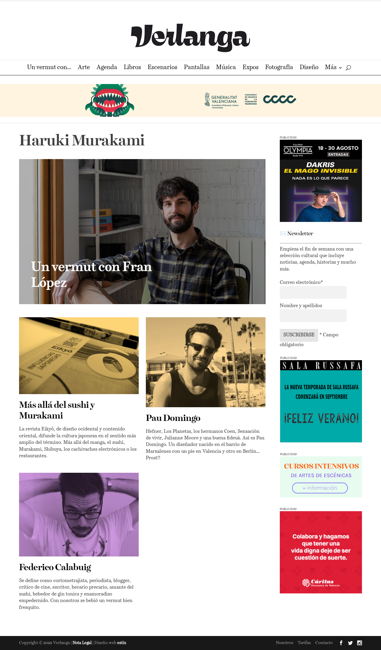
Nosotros (284, 643)
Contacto (324, 643)
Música (226, 68)
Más (331, 68)
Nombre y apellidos (301, 306)
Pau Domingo (173, 418)
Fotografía (279, 68)
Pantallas (197, 68)
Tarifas (304, 643)
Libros (132, 68)
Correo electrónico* (301, 282)
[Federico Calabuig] (79, 514)
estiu (121, 643)
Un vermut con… (49, 68)
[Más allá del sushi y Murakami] (79, 355)
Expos (251, 68)
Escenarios (162, 68)
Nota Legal (83, 643)
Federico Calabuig (54, 567)
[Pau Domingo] (206, 362)
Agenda (106, 68)
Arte (84, 68)
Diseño (309, 68)
